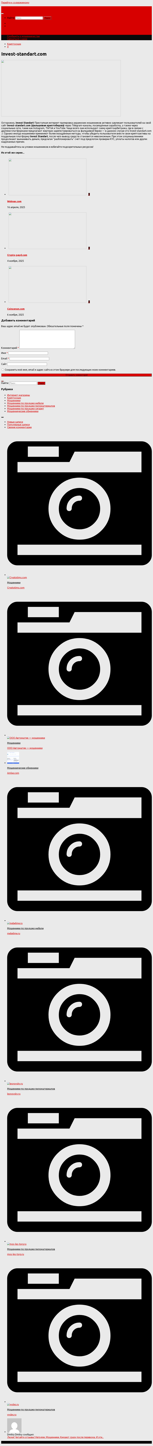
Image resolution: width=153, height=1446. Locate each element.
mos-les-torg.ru (15, 1254)
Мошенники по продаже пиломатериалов (31, 406)
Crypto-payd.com (17, 255)
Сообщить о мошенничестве (23, 23)
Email (5, 358)
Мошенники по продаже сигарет (25, 408)
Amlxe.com (13, 773)
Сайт (4, 364)
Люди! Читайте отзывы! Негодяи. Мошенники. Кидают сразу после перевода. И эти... (55, 1437)
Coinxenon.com (16, 308)
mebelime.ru (13, 933)
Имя (4, 353)
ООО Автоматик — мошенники (25, 748)
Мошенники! (8, 7)
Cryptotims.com (16, 587)
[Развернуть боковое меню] (2, 381)
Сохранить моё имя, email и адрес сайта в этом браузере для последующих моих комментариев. (60, 369)
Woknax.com (14, 201)
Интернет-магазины (18, 395)
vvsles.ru (11, 1414)
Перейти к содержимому (15, 2)
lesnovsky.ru (13, 1093)
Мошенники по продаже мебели (25, 403)
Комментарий (10, 348)
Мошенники (13, 400)
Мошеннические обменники (22, 411)
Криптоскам (14, 44)
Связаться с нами (17, 26)
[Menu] (2, 13)
